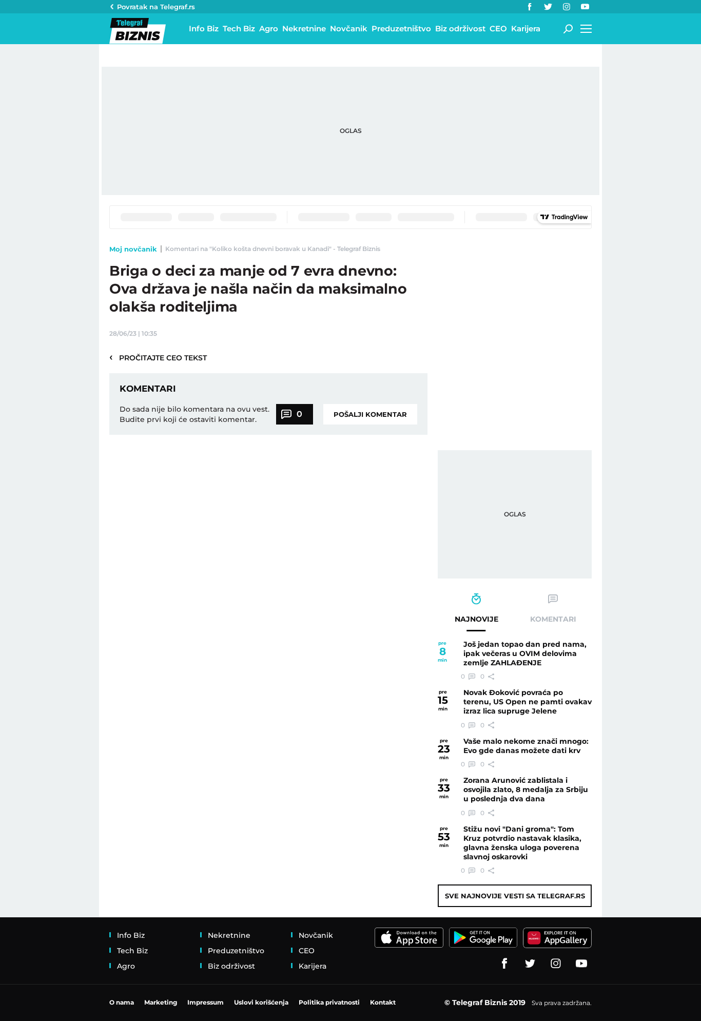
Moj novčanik (133, 249)
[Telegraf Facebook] (529, 6)
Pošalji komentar (370, 414)
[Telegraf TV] (585, 6)
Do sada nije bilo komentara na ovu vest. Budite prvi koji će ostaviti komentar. (194, 414)
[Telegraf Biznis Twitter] (548, 6)
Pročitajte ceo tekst (158, 357)
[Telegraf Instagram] (566, 6)
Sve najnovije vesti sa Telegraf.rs (515, 896)
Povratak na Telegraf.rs (156, 7)
